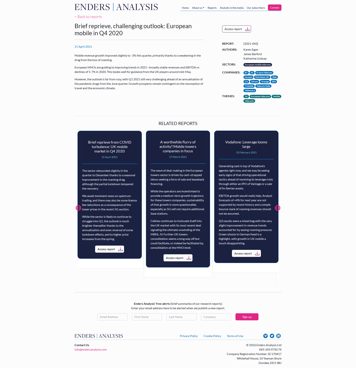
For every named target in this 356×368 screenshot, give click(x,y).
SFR (274, 81)
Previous (78, 208)
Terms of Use (235, 336)
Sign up (247, 316)
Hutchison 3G (262, 77)
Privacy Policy (189, 336)
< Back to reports (88, 16)
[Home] (117, 6)
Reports (212, 7)
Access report (233, 29)
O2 (246, 81)
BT (246, 72)
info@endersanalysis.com (91, 349)
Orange (265, 81)
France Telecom (264, 72)
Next (277, 208)
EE (252, 72)
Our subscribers (256, 7)
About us (197, 7)
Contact (274, 7)
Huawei (248, 77)
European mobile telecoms (258, 64)
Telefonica (250, 90)
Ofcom (254, 81)
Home (185, 7)
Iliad (274, 77)
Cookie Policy (212, 336)
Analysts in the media (232, 7)
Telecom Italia (263, 86)
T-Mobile (249, 86)
